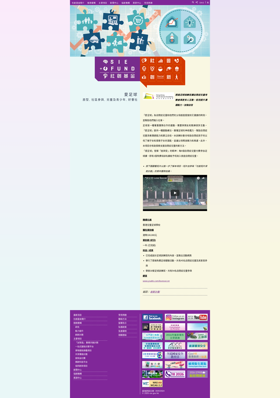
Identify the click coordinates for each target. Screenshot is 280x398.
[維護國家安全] (197, 348)
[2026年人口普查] (175, 377)
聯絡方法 (122, 319)
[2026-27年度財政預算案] (197, 377)
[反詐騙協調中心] (175, 348)
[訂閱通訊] (152, 329)
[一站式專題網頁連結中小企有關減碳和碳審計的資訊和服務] (152, 377)
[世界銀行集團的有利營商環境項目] (152, 339)
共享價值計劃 (81, 354)
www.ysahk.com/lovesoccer (156, 281)
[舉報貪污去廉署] (197, 339)
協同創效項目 (81, 366)
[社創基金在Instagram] (175, 320)
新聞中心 (114, 3)
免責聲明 (122, 331)
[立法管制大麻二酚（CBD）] (175, 367)
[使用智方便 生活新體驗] (152, 367)
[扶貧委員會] (175, 329)
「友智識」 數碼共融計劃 (86, 342)
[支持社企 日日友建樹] (197, 329)
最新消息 (78, 315)
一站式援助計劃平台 (84, 346)
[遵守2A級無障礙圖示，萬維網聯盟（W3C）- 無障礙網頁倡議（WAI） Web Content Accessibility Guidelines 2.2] (152, 386)
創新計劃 (155, 292)
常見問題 (148, 3)
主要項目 (103, 3)
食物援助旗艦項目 (83, 350)
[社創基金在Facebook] (152, 320)
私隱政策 (122, 327)
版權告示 (122, 323)
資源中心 (137, 3)
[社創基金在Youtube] (197, 320)
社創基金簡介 (78, 3)
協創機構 (125, 3)
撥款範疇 (91, 3)
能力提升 (79, 331)
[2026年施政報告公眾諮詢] (175, 339)
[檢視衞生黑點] (197, 367)
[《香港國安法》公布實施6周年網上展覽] (152, 358)
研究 (77, 327)
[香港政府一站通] (197, 358)
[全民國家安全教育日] (175, 358)
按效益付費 (80, 358)
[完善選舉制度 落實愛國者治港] (152, 348)
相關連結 (122, 335)
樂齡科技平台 (81, 362)
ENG (202, 2)
